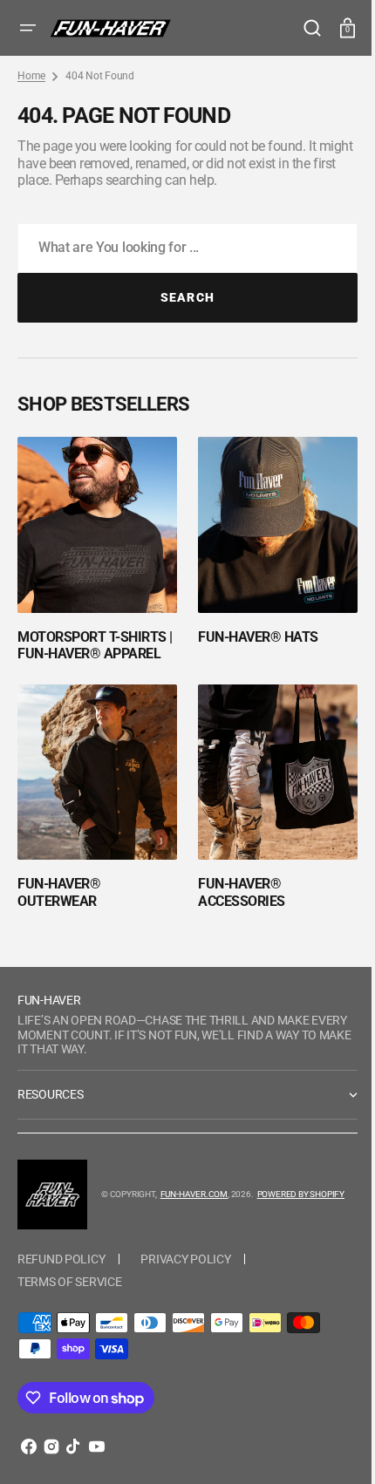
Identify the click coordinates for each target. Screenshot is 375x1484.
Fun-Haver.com (110, 1233)
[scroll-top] (324, 1447)
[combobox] (180, 248)
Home (31, 76)
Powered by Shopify (217, 1233)
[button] (28, 28)
